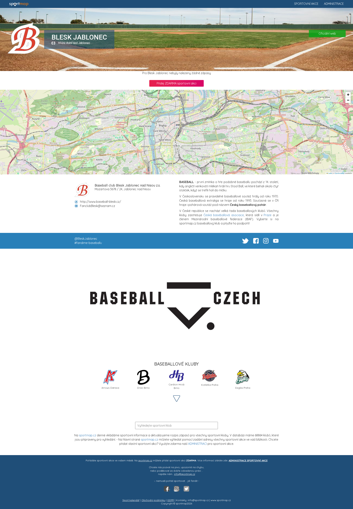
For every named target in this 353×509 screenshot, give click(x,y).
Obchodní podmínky (153, 500)
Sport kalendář (131, 500)
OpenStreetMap (339, 173)
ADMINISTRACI (197, 444)
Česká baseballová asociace (224, 215)
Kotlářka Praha (209, 384)
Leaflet (330, 173)
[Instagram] (177, 488)
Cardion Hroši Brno (176, 386)
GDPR (170, 500)
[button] (348, 94)
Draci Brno (143, 387)
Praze (267, 215)
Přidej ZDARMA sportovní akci (176, 83)
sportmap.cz (87, 435)
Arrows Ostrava (110, 387)
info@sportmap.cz (184, 474)
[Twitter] (186, 488)
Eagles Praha (242, 387)
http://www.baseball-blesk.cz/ (100, 201)
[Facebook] (167, 488)
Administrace (334, 4)
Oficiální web (327, 33)
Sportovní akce (306, 4)
